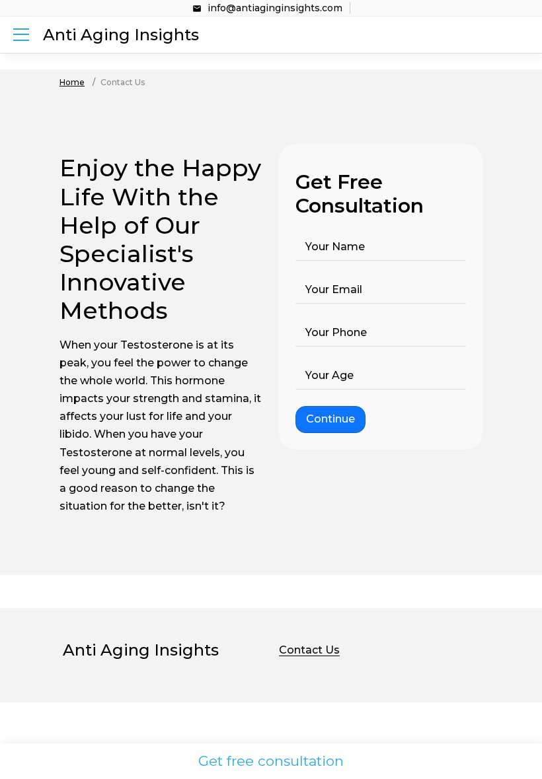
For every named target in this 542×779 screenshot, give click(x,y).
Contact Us (309, 650)
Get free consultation (271, 761)
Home (72, 82)
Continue (330, 419)
